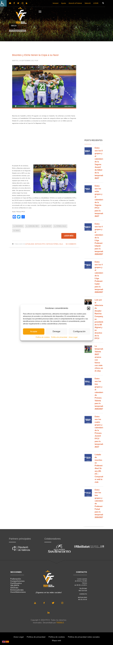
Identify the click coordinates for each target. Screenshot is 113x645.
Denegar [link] (56, 331)
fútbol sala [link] (61, 226)
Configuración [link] (79, 331)
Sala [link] (17, 230)
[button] (88, 308)
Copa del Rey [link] (33, 226)
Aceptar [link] (33, 331)
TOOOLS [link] (60, 623)
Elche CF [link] (47, 226)
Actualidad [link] (29, 244)
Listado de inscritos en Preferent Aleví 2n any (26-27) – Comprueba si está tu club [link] (100, 468)
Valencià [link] (88, 3)
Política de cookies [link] (43, 337)
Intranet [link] (55, 3)
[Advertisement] (44, 145)
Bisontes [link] (19, 226)
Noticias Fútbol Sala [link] (54, 244)
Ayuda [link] (63, 3)
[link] (3, 3)
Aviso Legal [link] (73, 337)
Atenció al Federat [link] (75, 3)
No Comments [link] (71, 244)
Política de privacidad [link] (59, 337)
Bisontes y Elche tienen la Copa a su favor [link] (35, 55)
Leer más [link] (68, 236)
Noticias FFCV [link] (40, 244)
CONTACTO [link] (83, 594)
